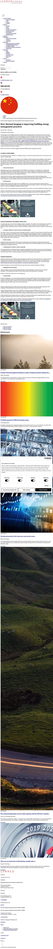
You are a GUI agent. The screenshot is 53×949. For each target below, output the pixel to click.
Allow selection (26, 489)
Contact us (3, 879)
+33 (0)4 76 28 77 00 (4, 935)
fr (3, 16)
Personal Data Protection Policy (10, 930)
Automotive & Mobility (11, 33)
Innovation (5, 42)
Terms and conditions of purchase (10, 928)
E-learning (8, 41)
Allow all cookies (43, 489)
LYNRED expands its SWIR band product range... (15, 420)
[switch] (20, 480)
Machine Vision (9, 34)
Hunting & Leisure (10, 31)
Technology (5, 37)
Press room (8, 56)
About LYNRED (7, 18)
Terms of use (6, 927)
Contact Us (3, 938)
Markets (5, 24)
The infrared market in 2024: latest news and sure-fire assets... (18, 536)
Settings (47, 485)
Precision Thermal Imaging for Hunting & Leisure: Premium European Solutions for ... (25, 372)
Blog (7, 51)
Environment (9, 32)
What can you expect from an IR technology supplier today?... (18, 861)
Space (7, 27)
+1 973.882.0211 (4, 899)
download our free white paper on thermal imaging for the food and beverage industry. (26, 195)
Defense (8, 26)
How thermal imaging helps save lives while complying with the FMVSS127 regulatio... (25, 813)
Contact (5, 62)
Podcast (7, 52)
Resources (5, 49)
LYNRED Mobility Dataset (12, 44)
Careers (5, 58)
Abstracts (8, 39)
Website (2, 904)
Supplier (8, 23)
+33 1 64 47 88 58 (4, 917)
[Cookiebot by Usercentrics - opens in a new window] (45, 458)
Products (5, 36)
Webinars (8, 53)
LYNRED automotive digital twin (13, 47)
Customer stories (9, 54)
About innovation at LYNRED (13, 43)
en (3, 14)
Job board (8, 59)
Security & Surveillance (11, 29)
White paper (8, 48)
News (7, 57)
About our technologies (11, 38)
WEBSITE (3, 922)
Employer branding (10, 61)
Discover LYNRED (10, 19)
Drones (7, 28)
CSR (7, 21)
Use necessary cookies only (9, 489)
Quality (7, 22)
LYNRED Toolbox (10, 46)
